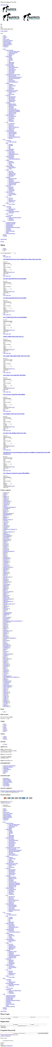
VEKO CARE (6, 686)
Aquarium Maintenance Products (13, 227)
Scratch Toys (11, 201)
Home (4, 35)
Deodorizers (11, 157)
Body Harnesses (12, 91)
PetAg (4, 623)
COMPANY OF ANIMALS (9, 529)
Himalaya (5, 572)
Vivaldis (5, 696)
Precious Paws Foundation (9, 638)
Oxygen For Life (6, 612)
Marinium (5, 588)
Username (15, 1017)
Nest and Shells (12, 209)
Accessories (8, 140)
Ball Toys (11, 198)
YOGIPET (5, 702)
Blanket (10, 57)
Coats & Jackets (12, 85)
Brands (4, 234)
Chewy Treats (12, 134)
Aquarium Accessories (11, 222)
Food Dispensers (12, 69)
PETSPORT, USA (7, 630)
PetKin (4, 627)
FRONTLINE (6, 558)
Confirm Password (22, 1025)
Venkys (4, 688)
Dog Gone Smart (7, 535)
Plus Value (5, 636)
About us (5, 36)
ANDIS (5, 497)
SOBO (4, 662)
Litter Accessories (12, 194)
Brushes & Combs (13, 105)
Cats (4, 139)
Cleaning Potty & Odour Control (13, 74)
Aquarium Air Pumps (10, 223)
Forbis (4, 556)
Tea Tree (5, 673)
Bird (4, 205)
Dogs (4, 49)
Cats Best (5, 522)
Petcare (4, 624)
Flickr (22, 790)
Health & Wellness (10, 115)
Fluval (4, 555)
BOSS (4, 518)
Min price (3, 717)
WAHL (4, 697)
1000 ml (5, 739)
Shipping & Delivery (7, 44)
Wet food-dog (12, 101)
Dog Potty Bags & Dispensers (15, 77)
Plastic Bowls (11, 71)
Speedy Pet (5, 666)
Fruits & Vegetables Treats (14, 137)
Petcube (5, 625)
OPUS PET (5, 608)
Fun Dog (5, 559)
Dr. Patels (5, 544)
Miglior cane (6, 595)
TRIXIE (5, 679)
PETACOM (5, 622)
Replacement (6, 45)
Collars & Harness (10, 166)
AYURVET (5, 508)
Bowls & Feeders (9, 64)
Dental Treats (11, 135)
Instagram (14, 790)
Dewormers (11, 117)
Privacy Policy (6, 39)
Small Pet (5, 661)
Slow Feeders (11, 72)
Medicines (11, 119)
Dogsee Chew (6, 540)
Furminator (5, 561)
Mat (9, 61)
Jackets (10, 163)
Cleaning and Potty (10, 156)
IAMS (4, 574)
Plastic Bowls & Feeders (14, 211)
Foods (7, 169)
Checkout (8, 802)
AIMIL (4, 493)
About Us (5, 771)
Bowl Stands (11, 66)
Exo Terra (5, 550)
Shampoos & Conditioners (14, 111)
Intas (4, 578)
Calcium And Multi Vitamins (15, 217)
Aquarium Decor (9, 224)
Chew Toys (11, 124)
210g (4, 726)
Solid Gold (5, 663)
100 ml (4, 736)
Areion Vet (5, 502)
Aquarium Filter (9, 226)
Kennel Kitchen (6, 581)
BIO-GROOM (6, 514)
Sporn (4, 667)
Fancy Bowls (11, 68)
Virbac (4, 694)
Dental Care (11, 106)
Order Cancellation (7, 43)
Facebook (3, 790)
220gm (4, 727)
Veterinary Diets (12, 100)
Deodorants (11, 107)
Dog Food (8, 95)
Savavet (5, 651)
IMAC (4, 575)
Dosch (4, 542)
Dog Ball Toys (12, 123)
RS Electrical (6, 646)
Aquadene (5, 500)
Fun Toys (11, 199)
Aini (4, 495)
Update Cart (3, 1045)
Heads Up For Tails (7, 567)
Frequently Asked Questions (9, 765)
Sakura (4, 649)
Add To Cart (6, 272)
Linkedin (18, 790)
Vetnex (4, 690)
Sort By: (2, 253)
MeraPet (5, 592)
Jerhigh (4, 580)
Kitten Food (11, 172)
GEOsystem (5, 562)
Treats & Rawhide (10, 130)
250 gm (4, 728)
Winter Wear (11, 88)
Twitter (6, 790)
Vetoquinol (5, 691)
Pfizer (4, 634)
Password (33, 1017)
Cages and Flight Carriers (14, 51)
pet (4, 616)
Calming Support (12, 116)
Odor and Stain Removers (14, 78)
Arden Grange (6, 501)
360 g (4, 731)
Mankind (5, 585)
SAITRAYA (6, 647)
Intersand (5, 579)
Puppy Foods (11, 99)
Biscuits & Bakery (13, 132)
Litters (10, 195)
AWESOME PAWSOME (8, 507)
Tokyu (4, 678)
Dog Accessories (9, 50)
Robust (4, 642)
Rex (4, 641)
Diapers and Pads (12, 75)
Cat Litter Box (12, 193)
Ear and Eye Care (12, 108)
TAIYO (5, 672)
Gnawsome (5, 566)
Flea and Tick (11, 118)
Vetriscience (5, 693)
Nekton (4, 600)
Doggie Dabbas (6, 536)
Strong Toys (11, 129)
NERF (4, 602)
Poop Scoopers (12, 80)
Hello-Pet (5, 569)
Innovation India (6, 577)
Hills (4, 570)
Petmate (5, 628)
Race (4, 639)
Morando (5, 596)
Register (2, 1034)
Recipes (2, 241)
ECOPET (5, 546)
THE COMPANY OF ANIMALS (10, 677)
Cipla (4, 528)
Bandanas (11, 84)
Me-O (4, 590)
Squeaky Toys (12, 128)
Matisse (4, 589)
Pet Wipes (11, 79)
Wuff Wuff (5, 701)
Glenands (5, 564)
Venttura (5, 689)
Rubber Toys (11, 126)
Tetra (4, 674)
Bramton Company (7, 519)
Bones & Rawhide (13, 133)
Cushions (11, 58)
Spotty (4, 668)
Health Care (8, 185)
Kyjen (4, 583)
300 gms (5, 730)
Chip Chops (5, 525)
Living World (6, 584)
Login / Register (4, 31)
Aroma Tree (5, 503)
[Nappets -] (9, 12)
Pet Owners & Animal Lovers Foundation (12, 621)
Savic (4, 652)
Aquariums (8, 228)
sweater (10, 86)
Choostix (5, 526)
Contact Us (5, 46)
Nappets (5, 597)
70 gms (4, 725)
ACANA (5, 492)
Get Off (5, 563)
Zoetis (4, 704)
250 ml (4, 737)
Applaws (5, 498)
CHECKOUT (10, 1045)
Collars (10, 93)
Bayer (4, 509)
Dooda (4, 541)
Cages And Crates (12, 141)
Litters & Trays (9, 191)
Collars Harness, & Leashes (12, 90)
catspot (4, 524)
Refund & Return (7, 41)
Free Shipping (6, 784)
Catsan (4, 523)
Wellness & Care (12, 113)
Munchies (11, 138)
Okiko (4, 607)
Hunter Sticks (11, 53)
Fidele (4, 552)
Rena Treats (5, 640)
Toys (7, 122)
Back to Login (15, 1034)
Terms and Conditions (8, 40)
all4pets (4, 496)
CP (4, 530)
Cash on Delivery (7, 769)
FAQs (4, 38)
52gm (4, 724)
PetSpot (5, 632)
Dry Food (11, 171)
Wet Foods (11, 176)
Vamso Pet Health (7, 685)
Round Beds (11, 63)
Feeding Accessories (10, 231)
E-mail (32, 1024)
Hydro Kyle (5, 573)
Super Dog (5, 671)
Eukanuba (5, 548)
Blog (4, 773)
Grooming (8, 102)
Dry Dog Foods (12, 96)
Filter (11, 717)
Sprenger (5, 669)
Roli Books (5, 644)
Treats (7, 202)
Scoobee (5, 655)
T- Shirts (10, 165)
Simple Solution (6, 658)
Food (7, 213)
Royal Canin (6, 645)
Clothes (7, 83)
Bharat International (7, 513)
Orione (4, 610)
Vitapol (4, 695)
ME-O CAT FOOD (7, 591)
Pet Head (5, 619)
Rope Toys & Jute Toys (14, 127)
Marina (4, 586)
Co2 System (8, 229)
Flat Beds (11, 60)
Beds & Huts (9, 56)
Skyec (4, 660)
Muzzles (10, 55)
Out (4, 611)
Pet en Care (5, 618)
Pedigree (5, 614)
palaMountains (6, 613)
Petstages (5, 633)
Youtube (10, 790)
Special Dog (6, 664)
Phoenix (5, 635)
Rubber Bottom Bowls (13, 154)
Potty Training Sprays (13, 82)
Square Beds (11, 62)
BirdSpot (5, 517)
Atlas (4, 506)
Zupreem (5, 705)
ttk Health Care (6, 680)
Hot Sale (5, 235)
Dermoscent (5, 534)
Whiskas (5, 699)
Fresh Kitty (5, 557)
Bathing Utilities (12, 104)
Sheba (4, 657)
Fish (4, 221)
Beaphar (5, 511)
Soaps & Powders (12, 112)
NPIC (4, 605)
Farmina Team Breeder (8, 551)
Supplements (11, 121)
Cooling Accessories (13, 52)
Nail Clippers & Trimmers (14, 110)
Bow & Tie (11, 89)
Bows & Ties (11, 162)
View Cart (3, 802)
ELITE (4, 547)
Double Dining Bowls (13, 67)
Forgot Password (8, 1034)
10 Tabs (5, 744)
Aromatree (5, 504)
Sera (10, 256)
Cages (10, 207)
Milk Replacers (12, 97)
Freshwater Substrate (10, 233)
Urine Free (5, 683)
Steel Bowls (11, 73)
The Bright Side (6, 675)
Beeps (4, 512)
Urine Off (5, 684)
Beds (7, 143)
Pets (4, 629)
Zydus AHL (5, 706)
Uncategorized (6, 682)
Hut (9, 146)
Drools (4, 545)
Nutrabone (5, 606)
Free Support (6, 783)
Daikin (4, 533)
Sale (4, 650)
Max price (7, 717)
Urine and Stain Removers (14, 159)
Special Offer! (4, 1011)
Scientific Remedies (7, 653)
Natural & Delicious (7, 599)
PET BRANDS (6, 617)
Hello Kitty (5, 568)
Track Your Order (4, 4)
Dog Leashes (11, 94)
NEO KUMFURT (7, 601)
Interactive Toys (12, 200)
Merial (4, 594)
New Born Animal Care (8, 603)
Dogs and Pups (6, 539)
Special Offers (4, 239)
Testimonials (6, 768)
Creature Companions (8, 531)
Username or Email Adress (19, 1033)
